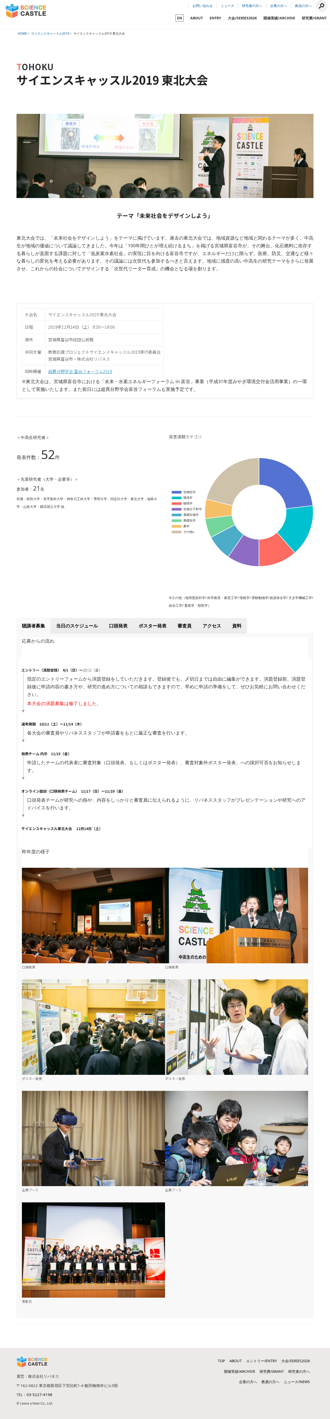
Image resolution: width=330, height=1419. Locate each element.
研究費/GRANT (314, 17)
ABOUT (196, 17)
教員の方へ (303, 5)
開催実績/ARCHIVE (279, 17)
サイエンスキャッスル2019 (50, 33)
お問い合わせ (203, 5)
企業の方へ (278, 5)
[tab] (33, 626)
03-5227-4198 (39, 1394)
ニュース (227, 5)
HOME (22, 33)
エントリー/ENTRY (261, 1360)
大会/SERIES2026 (242, 17)
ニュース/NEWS (297, 1381)
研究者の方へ (252, 5)
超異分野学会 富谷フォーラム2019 (80, 371)
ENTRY (215, 17)
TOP (221, 1360)
